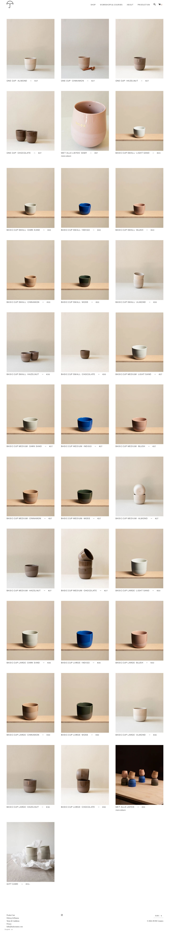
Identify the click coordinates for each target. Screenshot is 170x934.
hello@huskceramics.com (15, 927)
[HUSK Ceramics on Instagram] (62, 915)
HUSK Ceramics (158, 921)
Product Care (11, 915)
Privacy (9, 924)
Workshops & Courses (111, 5)
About (130, 5)
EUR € (157, 915)
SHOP (93, 5)
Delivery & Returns (13, 918)
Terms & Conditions (13, 921)
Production (144, 5)
